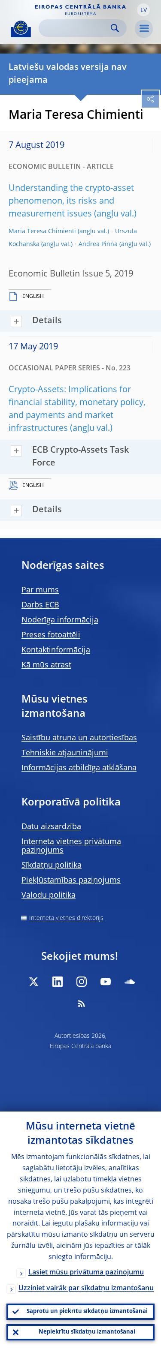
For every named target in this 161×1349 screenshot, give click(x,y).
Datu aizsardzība (51, 827)
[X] (33, 981)
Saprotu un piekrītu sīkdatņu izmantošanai (87, 1311)
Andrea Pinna (98, 244)
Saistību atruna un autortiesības (79, 738)
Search (115, 28)
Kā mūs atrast (46, 665)
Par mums (40, 590)
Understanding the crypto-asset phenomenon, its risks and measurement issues (71, 201)
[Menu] (144, 29)
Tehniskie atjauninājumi (64, 753)
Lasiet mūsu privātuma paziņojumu (86, 1272)
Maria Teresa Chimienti (42, 231)
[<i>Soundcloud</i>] (129, 981)
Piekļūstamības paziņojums (71, 880)
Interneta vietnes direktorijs (66, 918)
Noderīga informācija (59, 620)
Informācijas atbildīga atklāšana (79, 768)
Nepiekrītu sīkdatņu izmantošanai (87, 1332)
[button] (143, 9)
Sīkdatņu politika (51, 865)
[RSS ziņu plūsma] (81, 1003)
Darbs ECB (40, 605)
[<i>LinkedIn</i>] (57, 981)
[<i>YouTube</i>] (105, 981)
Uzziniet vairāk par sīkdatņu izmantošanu (86, 1288)
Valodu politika (48, 895)
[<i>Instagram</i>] (81, 981)
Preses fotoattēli (50, 635)
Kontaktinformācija (55, 650)
